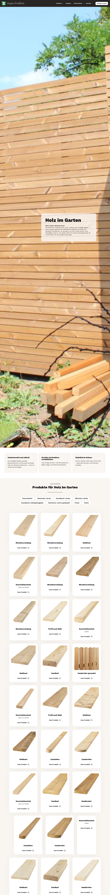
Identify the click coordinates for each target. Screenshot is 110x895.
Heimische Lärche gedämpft (59, 503)
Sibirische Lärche (81, 498)
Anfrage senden (102, 3)
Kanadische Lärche (63, 498)
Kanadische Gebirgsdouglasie (32, 503)
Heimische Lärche (44, 498)
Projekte (68, 3)
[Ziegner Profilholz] (13, 3)
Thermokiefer (27, 498)
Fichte (77, 503)
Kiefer (86, 503)
